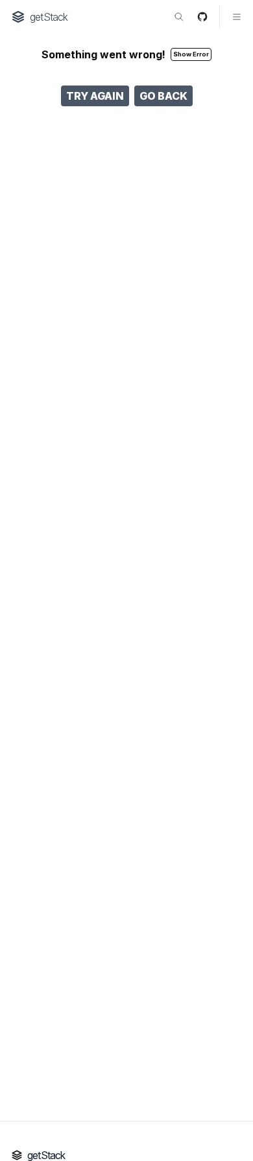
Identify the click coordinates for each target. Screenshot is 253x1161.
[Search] (179, 17)
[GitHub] (202, 17)
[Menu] (231, 17)
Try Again (95, 95)
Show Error (191, 54)
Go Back (163, 95)
